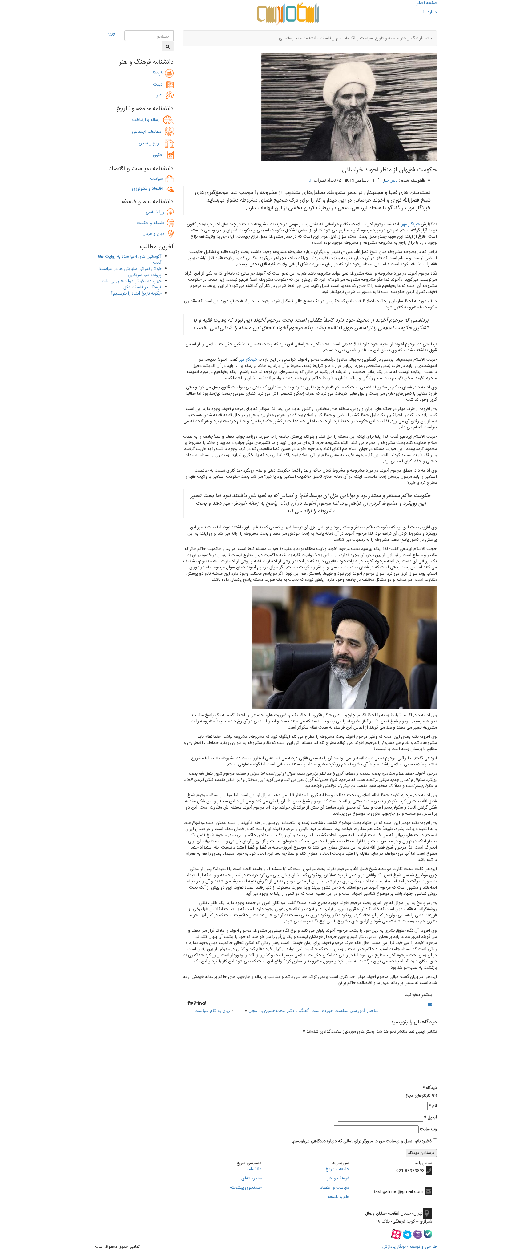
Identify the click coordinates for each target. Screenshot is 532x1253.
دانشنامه (311, 38)
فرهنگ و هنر (412, 38)
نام (433, 1106)
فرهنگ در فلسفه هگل (142, 287)
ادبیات (159, 84)
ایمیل (430, 1117)
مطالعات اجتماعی (148, 131)
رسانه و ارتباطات (147, 120)
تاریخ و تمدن (152, 143)
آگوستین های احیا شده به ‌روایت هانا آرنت (129, 260)
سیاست (156, 179)
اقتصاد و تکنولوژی (147, 188)
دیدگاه (430, 1088)
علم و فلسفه (331, 38)
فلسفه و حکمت (152, 223)
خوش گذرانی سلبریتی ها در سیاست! (130, 269)
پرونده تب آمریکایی (144, 275)
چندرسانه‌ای (251, 1178)
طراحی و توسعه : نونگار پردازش (409, 1247)
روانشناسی (156, 212)
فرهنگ (158, 73)
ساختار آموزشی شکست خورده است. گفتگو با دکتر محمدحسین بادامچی (313, 1010)
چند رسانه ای (290, 38)
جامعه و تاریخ (386, 38)
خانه (428, 38)
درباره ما (430, 12)
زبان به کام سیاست (212, 1010)
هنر (161, 95)
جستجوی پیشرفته (245, 1187)
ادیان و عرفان (155, 234)
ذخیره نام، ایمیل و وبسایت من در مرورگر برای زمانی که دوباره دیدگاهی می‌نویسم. (362, 1141)
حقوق (160, 155)
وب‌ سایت (428, 1129)
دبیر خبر (390, 180)
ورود (111, 33)
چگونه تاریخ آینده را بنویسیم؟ (136, 293)
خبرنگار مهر (410, 224)
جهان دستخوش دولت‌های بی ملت (131, 281)
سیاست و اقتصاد (358, 38)
